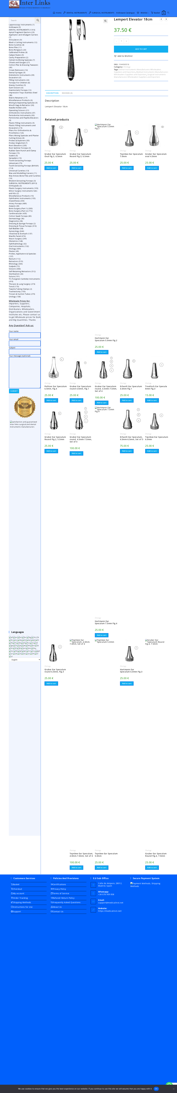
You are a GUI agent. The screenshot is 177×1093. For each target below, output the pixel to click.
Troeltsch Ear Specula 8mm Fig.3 (156, 387)
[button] (105, 21)
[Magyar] (27, 642)
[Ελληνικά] (23, 642)
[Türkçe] (37, 653)
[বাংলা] (24, 637)
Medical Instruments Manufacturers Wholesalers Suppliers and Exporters (141, 73)
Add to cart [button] (51, 168)
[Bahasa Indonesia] (36, 642)
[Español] (23, 653)
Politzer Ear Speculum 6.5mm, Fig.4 (56, 387)
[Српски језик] (11, 653)
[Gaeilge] (11, 645)
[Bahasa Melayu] (23, 648)
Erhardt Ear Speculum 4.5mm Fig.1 (131, 387)
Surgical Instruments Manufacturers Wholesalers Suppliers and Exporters (140, 75)
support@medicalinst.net (110, 902)
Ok (156, 1089)
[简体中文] (35, 637)
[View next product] (166, 19)
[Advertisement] (25, 749)
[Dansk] (20, 640)
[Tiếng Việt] (11, 656)
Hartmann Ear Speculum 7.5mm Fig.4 (106, 622)
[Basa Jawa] (23, 645)
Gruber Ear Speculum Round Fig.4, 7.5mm (156, 854)
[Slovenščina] (19, 653)
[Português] (24, 650)
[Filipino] (37, 640)
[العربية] (15, 637)
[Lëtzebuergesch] (19, 648)
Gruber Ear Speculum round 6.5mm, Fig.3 (55, 670)
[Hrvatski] (11, 640)
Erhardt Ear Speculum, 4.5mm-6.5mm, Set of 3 (131, 438)
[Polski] (20, 650)
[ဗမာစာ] (34, 648)
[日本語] (19, 645)
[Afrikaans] (11, 637)
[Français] (14, 642)
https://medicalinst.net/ (110, 911)
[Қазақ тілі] (28, 645)
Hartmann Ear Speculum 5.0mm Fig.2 (106, 339)
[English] (28, 640)
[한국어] (32, 645)
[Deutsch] (18, 642)
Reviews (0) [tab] (67, 93)
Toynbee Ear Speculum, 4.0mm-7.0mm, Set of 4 (81, 854)
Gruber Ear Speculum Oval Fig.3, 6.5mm (55, 155)
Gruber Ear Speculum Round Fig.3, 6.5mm (80, 155)
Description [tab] (52, 93)
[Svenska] (28, 653)
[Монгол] (28, 648)
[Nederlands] (24, 640)
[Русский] (33, 650)
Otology (127, 67)
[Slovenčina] (15, 653)
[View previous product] (161, 19)
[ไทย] (32, 653)
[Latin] (37, 645)
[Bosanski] (19, 637)
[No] (173, 1088)
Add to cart (141, 49)
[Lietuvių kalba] (15, 648)
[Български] (29, 637)
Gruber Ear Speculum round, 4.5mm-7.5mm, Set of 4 (106, 388)
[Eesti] (33, 640)
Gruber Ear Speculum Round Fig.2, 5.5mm (55, 438)
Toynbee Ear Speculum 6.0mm (156, 438)
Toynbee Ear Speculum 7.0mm (131, 155)
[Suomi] (10, 642)
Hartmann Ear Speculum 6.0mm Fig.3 (131, 670)
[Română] (28, 650)
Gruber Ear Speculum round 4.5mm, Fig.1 (80, 387)
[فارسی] (16, 650)
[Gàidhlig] (37, 650)
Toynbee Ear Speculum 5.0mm (106, 854)
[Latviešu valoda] (11, 648)
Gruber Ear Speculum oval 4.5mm (156, 155)
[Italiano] (15, 645)
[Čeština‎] (15, 640)
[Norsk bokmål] (11, 650)
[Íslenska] (32, 642)
